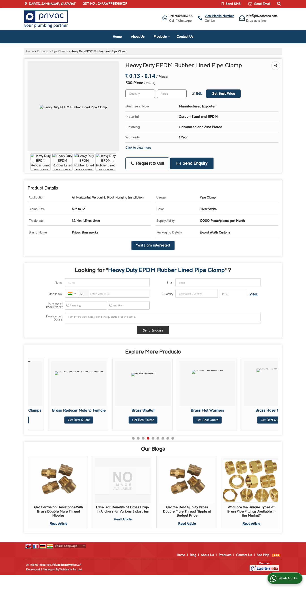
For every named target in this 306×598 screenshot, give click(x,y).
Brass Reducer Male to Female (58, 410)
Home (117, 37)
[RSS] (276, 555)
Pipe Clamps (60, 51)
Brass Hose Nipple (251, 410)
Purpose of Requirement (54, 305)
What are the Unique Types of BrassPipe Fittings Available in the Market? (251, 511)
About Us (137, 37)
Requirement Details (54, 318)
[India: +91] (71, 294)
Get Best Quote (58, 420)
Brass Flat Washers (187, 410)
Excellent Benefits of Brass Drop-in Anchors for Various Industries (122, 509)
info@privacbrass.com (262, 16)
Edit (198, 94)
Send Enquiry (194, 163)
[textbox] (172, 93)
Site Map (263, 555)
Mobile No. (55, 294)
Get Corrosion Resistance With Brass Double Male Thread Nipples (58, 511)
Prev (33, 161)
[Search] (278, 3)
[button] (219, 16)
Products (160, 37)
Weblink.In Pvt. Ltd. (70, 569)
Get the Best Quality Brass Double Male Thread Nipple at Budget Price (187, 511)
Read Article (58, 524)
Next (113, 161)
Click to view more (138, 148)
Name (58, 282)
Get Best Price (223, 94)
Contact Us (185, 37)
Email (169, 282)
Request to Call (149, 163)
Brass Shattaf (122, 410)
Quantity (167, 294)
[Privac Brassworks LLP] (46, 19)
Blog (193, 555)
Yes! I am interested (153, 245)
